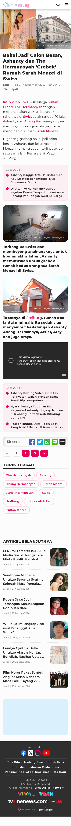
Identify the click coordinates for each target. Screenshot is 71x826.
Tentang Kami (34, 762)
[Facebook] (23, 753)
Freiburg (34, 318)
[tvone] (27, 801)
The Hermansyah (29, 107)
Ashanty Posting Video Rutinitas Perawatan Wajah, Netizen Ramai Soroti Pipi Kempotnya (35, 396)
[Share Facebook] (32, 441)
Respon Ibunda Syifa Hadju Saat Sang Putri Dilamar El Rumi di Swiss (37, 425)
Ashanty (9, 121)
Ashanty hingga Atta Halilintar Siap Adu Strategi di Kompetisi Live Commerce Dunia (36, 178)
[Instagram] (38, 753)
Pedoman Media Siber (43, 766)
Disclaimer (43, 771)
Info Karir (59, 771)
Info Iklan (19, 766)
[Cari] (58, 4)
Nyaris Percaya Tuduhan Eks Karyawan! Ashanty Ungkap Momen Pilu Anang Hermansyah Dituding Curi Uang (37, 412)
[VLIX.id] (46, 794)
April (14, 89)
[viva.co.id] (26, 794)
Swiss (27, 116)
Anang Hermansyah (40, 121)
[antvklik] (57, 801)
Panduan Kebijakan (19, 771)
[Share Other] (62, 441)
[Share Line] (55, 441)
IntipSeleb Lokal (16, 102)
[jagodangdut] (46, 809)
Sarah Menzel (47, 131)
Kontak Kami (55, 762)
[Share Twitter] (40, 441)
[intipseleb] (26, 809)
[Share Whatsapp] (47, 441)
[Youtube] (46, 753)
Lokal (6, 84)
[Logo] (15, 4)
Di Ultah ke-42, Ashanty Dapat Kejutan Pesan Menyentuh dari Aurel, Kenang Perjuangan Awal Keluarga (38, 192)
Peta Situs (14, 762)
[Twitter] (30, 753)
